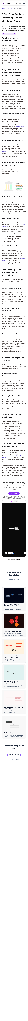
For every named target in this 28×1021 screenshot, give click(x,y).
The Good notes (20, 126)
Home (3, 8)
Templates (9, 8)
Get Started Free (14, 754)
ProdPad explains (17, 98)
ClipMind (22, 346)
